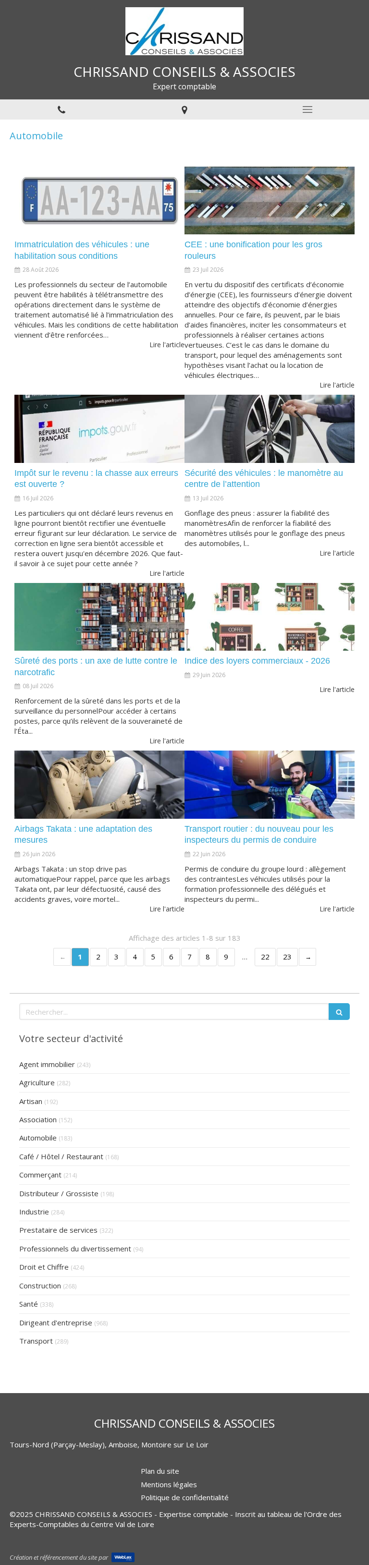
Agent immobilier (47, 1064)
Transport (36, 1341)
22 (265, 956)
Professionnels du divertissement (75, 1248)
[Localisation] (184, 109)
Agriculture (37, 1082)
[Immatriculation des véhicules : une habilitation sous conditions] (99, 201)
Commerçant (40, 1174)
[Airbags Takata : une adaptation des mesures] (99, 785)
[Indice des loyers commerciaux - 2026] (269, 617)
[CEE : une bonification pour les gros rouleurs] (269, 201)
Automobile (38, 1137)
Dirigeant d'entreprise (55, 1322)
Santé (28, 1304)
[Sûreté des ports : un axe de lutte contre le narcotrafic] (99, 617)
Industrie (34, 1211)
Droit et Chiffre (44, 1267)
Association (38, 1119)
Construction (40, 1285)
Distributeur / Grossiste (58, 1193)
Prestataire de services (58, 1230)
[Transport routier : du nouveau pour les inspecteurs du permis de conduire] (269, 785)
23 (287, 956)
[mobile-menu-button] (307, 109)
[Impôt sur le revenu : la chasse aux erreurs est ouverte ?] (99, 429)
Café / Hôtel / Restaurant (61, 1156)
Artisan (30, 1101)
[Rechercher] (339, 1011)
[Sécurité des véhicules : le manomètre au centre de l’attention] (269, 429)
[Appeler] (61, 109)
